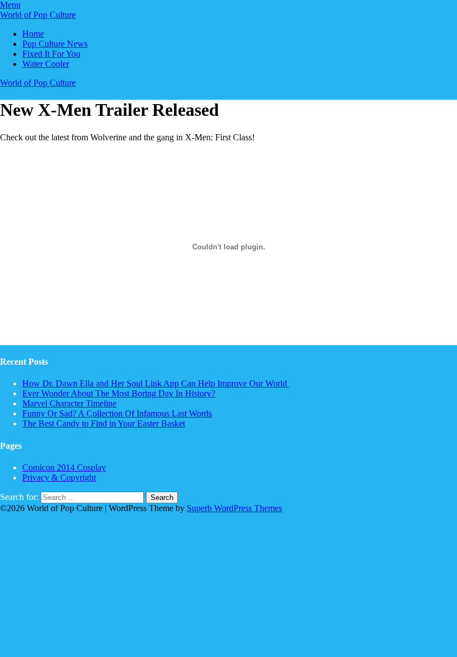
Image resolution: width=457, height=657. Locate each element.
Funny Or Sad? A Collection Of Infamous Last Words (117, 413)
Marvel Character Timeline (69, 403)
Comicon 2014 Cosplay (64, 467)
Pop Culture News (54, 43)
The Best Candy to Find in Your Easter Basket (103, 423)
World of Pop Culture (38, 14)
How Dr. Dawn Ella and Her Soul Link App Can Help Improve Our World (155, 383)
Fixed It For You (51, 53)
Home (33, 33)
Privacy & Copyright (59, 477)
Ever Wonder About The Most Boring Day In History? (118, 393)
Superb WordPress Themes (234, 508)
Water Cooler (45, 63)
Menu (10, 4)
